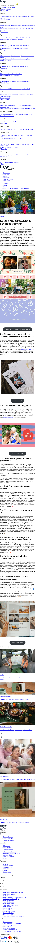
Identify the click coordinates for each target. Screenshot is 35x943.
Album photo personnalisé (7, 105)
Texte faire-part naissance (22, 81)
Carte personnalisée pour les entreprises (13, 916)
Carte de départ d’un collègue (11, 899)
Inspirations (6, 174)
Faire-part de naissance (6, 74)
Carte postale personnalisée (7, 16)
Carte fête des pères (16, 135)
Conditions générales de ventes (11, 853)
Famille (5, 176)
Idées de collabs (4, 162)
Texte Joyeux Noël (5, 98)
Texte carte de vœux (5, 94)
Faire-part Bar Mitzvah (28, 129)
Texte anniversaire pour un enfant (12, 923)
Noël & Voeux (5, 83)
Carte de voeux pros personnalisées (9, 155)
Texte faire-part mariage (6, 66)
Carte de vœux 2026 (5, 89)
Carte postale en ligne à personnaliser (13, 892)
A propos (5, 864)
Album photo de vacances (21, 105)
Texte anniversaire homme (21, 48)
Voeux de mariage (8, 922)
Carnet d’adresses (8, 849)
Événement (6, 177)
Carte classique (7, 896)
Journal (5, 185)
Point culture (6, 180)
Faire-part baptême (5, 129)
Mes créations (7, 847)
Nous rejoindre (7, 872)
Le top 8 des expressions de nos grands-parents (16, 188)
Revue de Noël (8, 727)
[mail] (5, 829)
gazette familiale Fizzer (27, 349)
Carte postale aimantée (21, 16)
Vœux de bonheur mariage (20, 59)
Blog (2, 164)
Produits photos (5, 99)
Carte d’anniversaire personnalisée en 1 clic (11, 38)
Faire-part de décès (5, 144)
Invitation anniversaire (9, 928)
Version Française (8, 837)
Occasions (4, 123)
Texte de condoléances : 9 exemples (9, 147)
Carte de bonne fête (8, 900)
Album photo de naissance (20, 108)
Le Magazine (31, 108)
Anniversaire (4, 32)
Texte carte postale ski (21, 28)
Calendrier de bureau (14, 122)
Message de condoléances (10, 929)
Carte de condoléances (16, 144)
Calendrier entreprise (14, 162)
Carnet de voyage (8, 179)
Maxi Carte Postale (5, 19)
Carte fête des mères (5, 135)
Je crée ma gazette (17, 401)
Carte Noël (27, 89)
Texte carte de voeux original (18, 94)
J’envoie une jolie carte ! (17, 453)
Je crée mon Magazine (18, 642)
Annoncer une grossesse (9, 925)
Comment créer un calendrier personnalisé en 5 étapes (14, 699)
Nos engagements (8, 865)
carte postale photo (8, 417)
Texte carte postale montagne (8, 28)
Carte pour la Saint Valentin (10, 905)
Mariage (3, 50)
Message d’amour (8, 926)
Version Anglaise (7, 838)
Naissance (4, 68)
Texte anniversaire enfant (19, 45)
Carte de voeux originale (17, 89)
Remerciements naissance (12, 75)
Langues (2, 830)
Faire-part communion (16, 129)
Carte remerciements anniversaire (15, 39)
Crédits (13, 7)
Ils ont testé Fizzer (8, 867)
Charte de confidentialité (9, 852)
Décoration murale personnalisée (9, 114)
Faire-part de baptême (9, 911)
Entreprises (4, 149)
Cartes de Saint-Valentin (6, 138)
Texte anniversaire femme (7, 48)
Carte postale (4, 10)
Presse (5, 858)
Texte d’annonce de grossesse (8, 81)
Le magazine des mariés (6, 59)
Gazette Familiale (6, 9)
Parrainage (6, 868)
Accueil (5, 183)
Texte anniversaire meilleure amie (14, 46)
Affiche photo (21, 114)
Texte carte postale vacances (17, 25)
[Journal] (7, 170)
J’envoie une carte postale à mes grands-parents (17, 329)
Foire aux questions (8, 856)
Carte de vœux (7, 906)
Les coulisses (6, 173)
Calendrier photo (4, 122)
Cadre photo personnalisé (7, 116)
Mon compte (6, 846)
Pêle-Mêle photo (29, 114)
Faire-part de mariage (5, 56)
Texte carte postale (5, 25)
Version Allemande (8, 840)
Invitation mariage (16, 56)
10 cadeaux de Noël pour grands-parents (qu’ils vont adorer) (16, 730)
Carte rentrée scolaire (18, 138)
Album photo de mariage (6, 108)
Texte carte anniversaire (6, 45)
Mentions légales (7, 855)
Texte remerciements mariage (20, 66)
